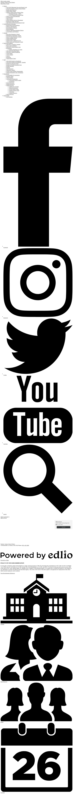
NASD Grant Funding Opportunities (14, 71)
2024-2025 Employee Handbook (13, 61)
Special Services (10, 94)
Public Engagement (13, 88)
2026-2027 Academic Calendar (13, 44)
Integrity (8, 67)
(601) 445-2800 (25, 545)
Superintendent (9, 17)
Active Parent (9, 53)
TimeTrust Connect (10, 70)
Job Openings (9, 97)
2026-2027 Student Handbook (13, 52)
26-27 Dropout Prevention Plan (16, 15)
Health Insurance (10, 66)
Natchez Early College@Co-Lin (13, 40)
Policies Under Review (11, 26)
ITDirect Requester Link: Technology (14, 72)
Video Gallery (9, 19)
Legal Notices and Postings (12, 31)
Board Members (10, 29)
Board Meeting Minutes (11, 27)
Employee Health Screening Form (14, 65)
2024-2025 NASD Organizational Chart (15, 22)
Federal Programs (10, 82)
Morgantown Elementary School (13, 35)
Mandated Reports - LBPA (15, 13)
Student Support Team (14, 90)
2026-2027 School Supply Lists (13, 47)
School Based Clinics (11, 58)
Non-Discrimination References (8, 573)
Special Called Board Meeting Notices (15, 30)
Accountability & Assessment (13, 75)
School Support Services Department (14, 20)
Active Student (9, 54)
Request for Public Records (12, 21)
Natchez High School (11, 39)
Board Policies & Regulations (13, 25)
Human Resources (10, 84)
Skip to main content (5, 1)
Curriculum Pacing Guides (15, 80)
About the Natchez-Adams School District (15, 8)
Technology (11, 81)
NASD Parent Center (14, 89)
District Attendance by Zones (15, 49)
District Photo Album (11, 11)
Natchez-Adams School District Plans (14, 12)
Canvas (8, 56)
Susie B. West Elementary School (13, 36)
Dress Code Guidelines (11, 45)
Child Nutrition (9, 77)
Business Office (9, 76)
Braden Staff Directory (11, 10)
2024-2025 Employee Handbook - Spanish (16, 62)
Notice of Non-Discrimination (13, 16)
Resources (8, 57)
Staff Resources (9, 68)
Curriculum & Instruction (12, 79)
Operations (11, 91)
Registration (9, 48)
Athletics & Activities (14, 86)
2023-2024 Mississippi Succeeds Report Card (16, 7)
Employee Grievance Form (12, 63)
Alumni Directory (13, 93)
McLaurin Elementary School (13, 34)
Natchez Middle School (11, 38)
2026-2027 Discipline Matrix (12, 50)
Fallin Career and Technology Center (14, 42)
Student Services (10, 85)
